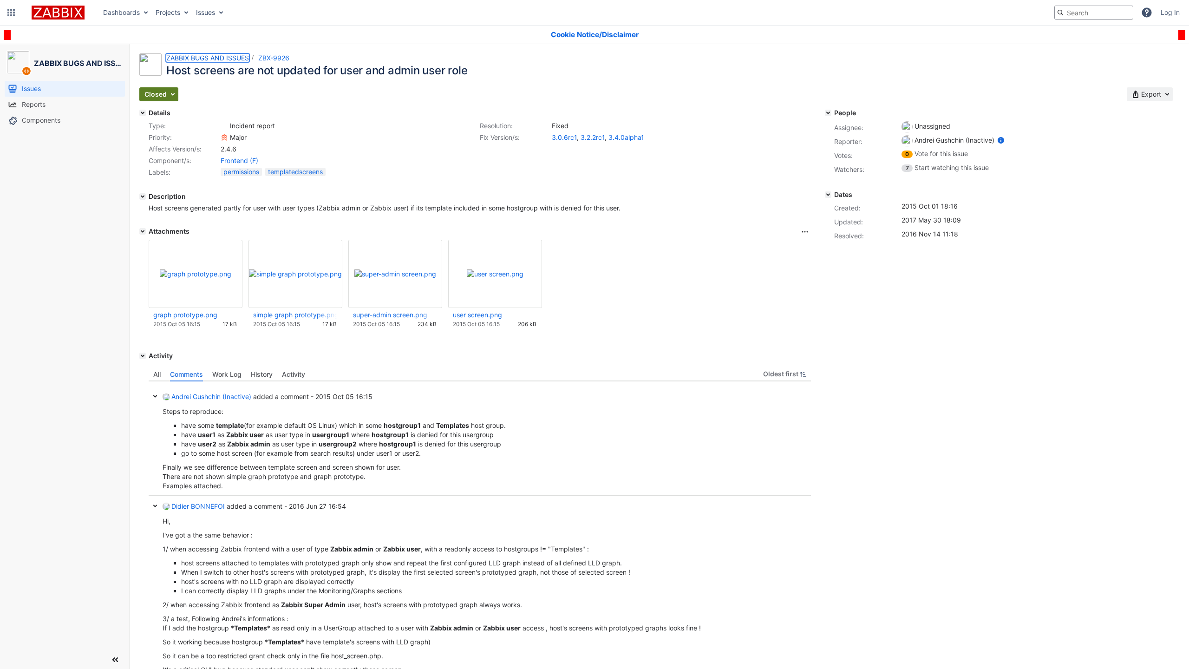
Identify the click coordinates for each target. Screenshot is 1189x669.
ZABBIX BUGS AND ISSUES (207, 58)
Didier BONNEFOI (198, 506)
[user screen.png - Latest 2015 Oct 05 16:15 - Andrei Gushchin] (495, 274)
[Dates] (828, 194)
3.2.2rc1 (593, 137)
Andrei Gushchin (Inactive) (211, 396)
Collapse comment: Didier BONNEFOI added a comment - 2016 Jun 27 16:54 (155, 506)
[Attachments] (142, 231)
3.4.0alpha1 (626, 137)
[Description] (142, 196)
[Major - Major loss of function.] (224, 137)
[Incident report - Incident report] (224, 126)
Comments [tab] (186, 374)
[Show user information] (1001, 140)
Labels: (159, 172)
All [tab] (157, 374)
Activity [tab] (293, 374)
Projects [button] (168, 12)
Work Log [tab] (227, 374)
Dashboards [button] (121, 12)
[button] (11, 12)
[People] (828, 113)
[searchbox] (1094, 12)
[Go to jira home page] (58, 12)
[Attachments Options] (805, 231)
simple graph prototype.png (295, 315)
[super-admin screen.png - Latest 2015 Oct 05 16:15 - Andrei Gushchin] (395, 274)
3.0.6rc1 (564, 137)
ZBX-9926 (273, 58)
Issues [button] (205, 12)
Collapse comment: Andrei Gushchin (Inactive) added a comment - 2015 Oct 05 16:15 (155, 396)
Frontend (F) (239, 160)
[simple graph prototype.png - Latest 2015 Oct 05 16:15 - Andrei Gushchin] (295, 274)
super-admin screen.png (390, 315)
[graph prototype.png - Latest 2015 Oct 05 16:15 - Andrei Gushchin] (195, 274)
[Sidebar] (115, 660)
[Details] (142, 113)
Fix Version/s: (500, 137)
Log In (1170, 12)
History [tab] (262, 374)
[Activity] (142, 356)
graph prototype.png (185, 315)
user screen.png (477, 315)
